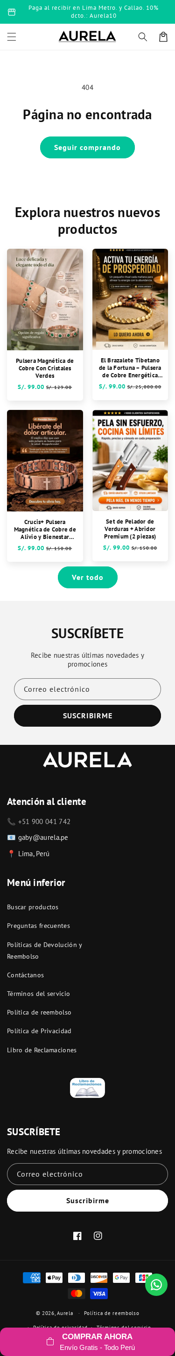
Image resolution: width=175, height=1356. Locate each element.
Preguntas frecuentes (38, 925)
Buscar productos (33, 907)
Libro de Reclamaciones (42, 1050)
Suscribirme (87, 1200)
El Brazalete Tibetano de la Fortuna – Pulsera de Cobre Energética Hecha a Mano (130, 368)
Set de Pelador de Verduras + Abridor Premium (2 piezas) (130, 529)
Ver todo (88, 577)
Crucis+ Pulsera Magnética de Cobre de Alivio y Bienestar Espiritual (45, 529)
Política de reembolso (39, 1012)
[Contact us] (156, 1285)
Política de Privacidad (39, 1031)
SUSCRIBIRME (87, 715)
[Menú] (11, 37)
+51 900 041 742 (44, 821)
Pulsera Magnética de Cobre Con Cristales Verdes (45, 368)
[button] (143, 37)
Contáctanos (25, 975)
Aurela (65, 1313)
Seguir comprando (87, 147)
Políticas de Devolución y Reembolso (44, 950)
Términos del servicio (38, 993)
